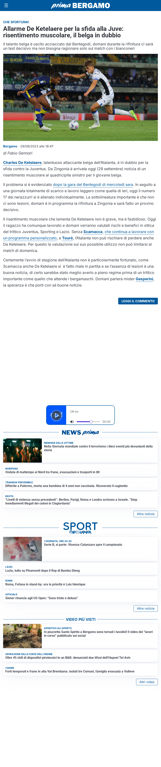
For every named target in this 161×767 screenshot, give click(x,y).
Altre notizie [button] (146, 514)
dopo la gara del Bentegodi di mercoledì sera (93, 184)
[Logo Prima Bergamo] (80, 5)
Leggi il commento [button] (138, 301)
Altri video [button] (147, 682)
